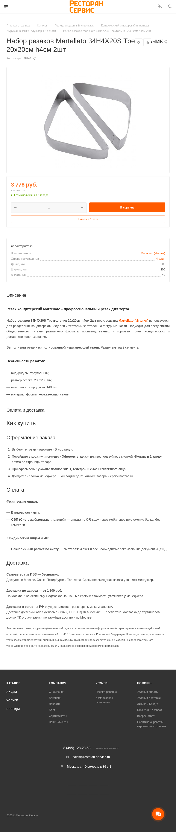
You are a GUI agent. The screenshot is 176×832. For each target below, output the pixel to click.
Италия (160, 258)
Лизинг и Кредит (147, 703)
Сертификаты (58, 716)
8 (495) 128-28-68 (77, 748)
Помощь (144, 683)
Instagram (82, 789)
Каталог (13, 683)
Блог (52, 710)
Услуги (12, 700)
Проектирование (106, 691)
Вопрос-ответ (146, 716)
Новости (54, 703)
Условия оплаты (147, 691)
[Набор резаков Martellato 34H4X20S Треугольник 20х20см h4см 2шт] (88, 120)
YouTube (104, 789)
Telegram (93, 789)
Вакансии (55, 697)
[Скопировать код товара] (34, 58)
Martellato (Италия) (153, 253)
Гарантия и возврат (149, 710)
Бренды (13, 709)
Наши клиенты (58, 722)
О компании (56, 691)
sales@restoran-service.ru (91, 757)
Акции (11, 691)
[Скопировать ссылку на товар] (156, 42)
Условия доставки (149, 697)
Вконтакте (71, 789)
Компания (57, 683)
